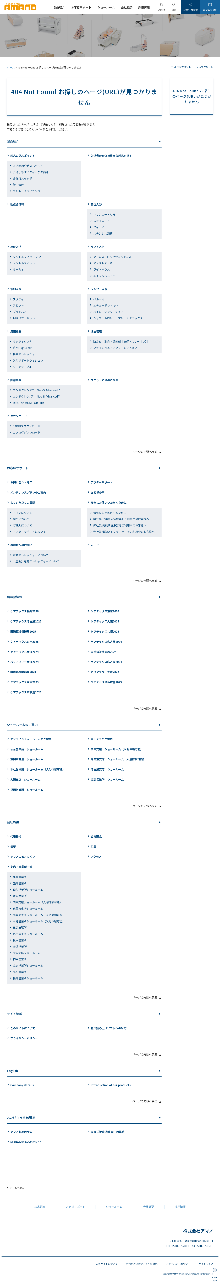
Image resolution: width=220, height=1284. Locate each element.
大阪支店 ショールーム (25, 779)
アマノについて (22, 513)
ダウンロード (18, 416)
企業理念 (96, 836)
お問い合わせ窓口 (21, 482)
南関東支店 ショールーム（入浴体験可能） (118, 759)
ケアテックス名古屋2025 (25, 621)
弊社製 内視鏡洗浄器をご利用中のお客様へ (119, 525)
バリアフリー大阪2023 (105, 672)
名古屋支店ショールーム (28, 934)
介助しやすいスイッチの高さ (31, 172)
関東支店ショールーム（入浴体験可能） (37, 902)
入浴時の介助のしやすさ (28, 166)
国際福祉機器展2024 (103, 652)
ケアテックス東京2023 (24, 682)
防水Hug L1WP (22, 348)
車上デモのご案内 (102, 739)
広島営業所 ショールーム (107, 779)
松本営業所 (20, 940)
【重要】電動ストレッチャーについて (36, 561)
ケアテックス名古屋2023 (106, 682)
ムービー (96, 545)
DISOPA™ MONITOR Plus (28, 403)
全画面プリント (182, 67)
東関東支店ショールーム (28, 908)
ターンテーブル (22, 367)
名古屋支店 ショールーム (107, 769)
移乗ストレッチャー (25, 354)
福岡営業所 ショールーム (26, 790)
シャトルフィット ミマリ (28, 257)
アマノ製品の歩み (21, 1132)
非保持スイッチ (22, 178)
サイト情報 (14, 1013)
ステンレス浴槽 (103, 233)
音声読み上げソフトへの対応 (108, 1028)
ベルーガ (98, 299)
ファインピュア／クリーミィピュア (115, 348)
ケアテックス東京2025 (24, 642)
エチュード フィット (106, 305)
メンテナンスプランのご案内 (28, 492)
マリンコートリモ (104, 214)
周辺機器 (15, 331)
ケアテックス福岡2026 (24, 611)
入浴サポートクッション (28, 360)
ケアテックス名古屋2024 (106, 642)
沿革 (93, 846)
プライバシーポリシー (24, 1038)
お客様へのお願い (21, 545)
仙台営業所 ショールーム (26, 749)
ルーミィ (18, 269)
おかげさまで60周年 (21, 1117)
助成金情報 (17, 204)
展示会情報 (14, 597)
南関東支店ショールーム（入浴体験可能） (39, 915)
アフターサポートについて (29, 532)
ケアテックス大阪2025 (105, 621)
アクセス (96, 856)
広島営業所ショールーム (28, 965)
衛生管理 (18, 185)
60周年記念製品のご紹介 (25, 1142)
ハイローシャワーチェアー (109, 312)
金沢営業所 (20, 946)
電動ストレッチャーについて (31, 555)
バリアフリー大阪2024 (24, 662)
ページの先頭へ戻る (145, 452)
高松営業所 (20, 972)
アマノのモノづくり (22, 856)
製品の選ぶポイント (22, 156)
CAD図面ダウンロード (26, 426)
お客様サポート (18, 468)
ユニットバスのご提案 (104, 380)
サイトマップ (206, 1263)
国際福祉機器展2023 (23, 672)
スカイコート (101, 221)
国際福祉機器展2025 (23, 631)
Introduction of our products (111, 1085)
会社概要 (13, 822)
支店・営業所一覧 (21, 867)
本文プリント (206, 67)
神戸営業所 (20, 959)
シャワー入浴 (99, 289)
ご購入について (22, 525)
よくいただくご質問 (22, 502)
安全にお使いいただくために (108, 502)
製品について (21, 519)
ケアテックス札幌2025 (105, 631)
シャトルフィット (24, 263)
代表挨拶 (15, 836)
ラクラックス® (22, 341)
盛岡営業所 (20, 883)
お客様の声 (97, 492)
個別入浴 (15, 289)
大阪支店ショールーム (26, 953)
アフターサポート (102, 482)
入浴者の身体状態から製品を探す (111, 156)
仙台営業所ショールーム (28, 889)
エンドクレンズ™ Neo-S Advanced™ (36, 390)
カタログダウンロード (26, 432)
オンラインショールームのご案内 (31, 739)
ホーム (11, 67)
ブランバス (20, 312)
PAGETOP (214, 1279)
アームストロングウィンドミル (112, 257)
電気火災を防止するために (109, 513)
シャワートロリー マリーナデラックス (118, 318)
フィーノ (98, 227)
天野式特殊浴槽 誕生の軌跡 (107, 1132)
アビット (18, 305)
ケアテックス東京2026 (105, 611)
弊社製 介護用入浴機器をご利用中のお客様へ (121, 519)
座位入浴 (15, 247)
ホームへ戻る (17, 1187)
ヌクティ (18, 299)
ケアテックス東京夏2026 (25, 692)
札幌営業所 (20, 877)
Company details (22, 1085)
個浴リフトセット (24, 318)
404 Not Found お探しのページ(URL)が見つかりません (191, 96)
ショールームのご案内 (22, 724)
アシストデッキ (102, 263)
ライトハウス (101, 269)
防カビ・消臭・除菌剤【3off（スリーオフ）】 (121, 341)
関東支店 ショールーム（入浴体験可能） (117, 749)
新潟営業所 (20, 896)
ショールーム (114, 1206)
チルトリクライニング (26, 191)
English (12, 1070)
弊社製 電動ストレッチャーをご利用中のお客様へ (124, 532)
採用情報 (180, 1206)
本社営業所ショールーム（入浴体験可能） (39, 921)
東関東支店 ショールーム (26, 759)
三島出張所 (20, 927)
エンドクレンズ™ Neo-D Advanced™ (36, 396)
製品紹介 (13, 141)
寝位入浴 (96, 204)
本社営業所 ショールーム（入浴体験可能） (37, 769)
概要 (13, 846)
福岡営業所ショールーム (28, 978)
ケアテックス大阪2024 (24, 652)
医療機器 (15, 380)
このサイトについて (22, 1028)
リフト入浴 (97, 247)
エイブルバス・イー (105, 276)
